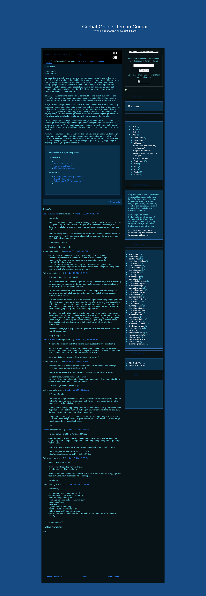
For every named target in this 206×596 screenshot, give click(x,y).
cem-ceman (134, 256)
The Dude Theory (137, 363)
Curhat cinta (134, 268)
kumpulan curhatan (138, 335)
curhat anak (134, 263)
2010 (133, 132)
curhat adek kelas (137, 261)
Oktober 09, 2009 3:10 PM (87, 214)
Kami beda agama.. (63, 179)
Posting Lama (113, 577)
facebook (133, 330)
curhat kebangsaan (138, 283)
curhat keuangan (137, 290)
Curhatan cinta (136, 321)
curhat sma (134, 317)
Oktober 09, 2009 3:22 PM (76, 251)
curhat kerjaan (135, 288)
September (139, 161)
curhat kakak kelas (137, 281)
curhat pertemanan (138, 310)
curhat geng (134, 277)
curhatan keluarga (137, 324)
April (136, 172)
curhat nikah (135, 303)
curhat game (135, 274)
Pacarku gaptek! (140, 158)
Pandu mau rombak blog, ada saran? (144, 147)
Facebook (135, 107)
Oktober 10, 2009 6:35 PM (76, 361)
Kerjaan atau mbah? (142, 150)
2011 (133, 129)
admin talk (134, 254)
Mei (136, 169)
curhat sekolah (136, 315)
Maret (137, 175)
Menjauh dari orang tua (64, 168)
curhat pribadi (135, 312)
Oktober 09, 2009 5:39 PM (77, 273)
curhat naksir (135, 301)
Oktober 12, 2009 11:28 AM (77, 390)
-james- (46, 430)
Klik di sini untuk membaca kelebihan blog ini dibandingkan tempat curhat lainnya (142, 232)
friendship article (136, 332)
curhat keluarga (136, 286)
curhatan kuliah (136, 328)
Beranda (85, 577)
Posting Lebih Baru (54, 577)
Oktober (138, 143)
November (139, 140)
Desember (139, 137)
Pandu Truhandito (51, 214)
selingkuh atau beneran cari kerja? (64, 54)
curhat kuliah (135, 294)
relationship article (137, 339)
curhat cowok (90, 61)
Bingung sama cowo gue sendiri (68, 176)
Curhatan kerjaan (137, 326)
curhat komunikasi (137, 292)
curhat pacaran (136, 306)
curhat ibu (133, 279)
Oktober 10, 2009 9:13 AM (87, 339)
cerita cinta (80, 61)
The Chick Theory (137, 365)
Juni (136, 166)
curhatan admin (136, 319)
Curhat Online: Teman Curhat (115, 26)
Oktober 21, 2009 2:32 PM (78, 484)
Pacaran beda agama (63, 164)
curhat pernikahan (137, 308)
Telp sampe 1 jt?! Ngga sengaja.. (68, 181)
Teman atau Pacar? (63, 166)
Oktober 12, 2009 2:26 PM (78, 430)
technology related (137, 344)
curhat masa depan (138, 299)
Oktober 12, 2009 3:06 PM (77, 458)
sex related (134, 341)
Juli (135, 164)
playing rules (135, 337)
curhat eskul (134, 272)
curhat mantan (136, 297)
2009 (133, 135)
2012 (133, 126)
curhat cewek (135, 265)
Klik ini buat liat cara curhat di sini (143, 51)
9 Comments (114, 202)
